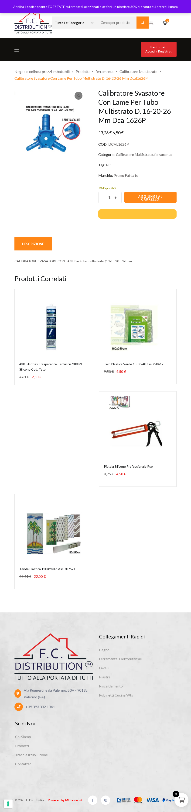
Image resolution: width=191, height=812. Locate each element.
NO (108, 165)
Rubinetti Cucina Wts (116, 695)
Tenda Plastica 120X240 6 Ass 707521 (47, 569)
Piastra (104, 677)
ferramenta (163, 154)
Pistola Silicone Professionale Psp (128, 466)
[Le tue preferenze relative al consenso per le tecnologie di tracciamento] (8, 803)
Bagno (104, 650)
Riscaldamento (111, 686)
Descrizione (33, 244)
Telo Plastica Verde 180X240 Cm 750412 (134, 364)
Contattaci (23, 764)
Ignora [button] (173, 7)
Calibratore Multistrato (134, 154)
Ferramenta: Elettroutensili (120, 659)
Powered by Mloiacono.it (65, 800)
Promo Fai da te (126, 175)
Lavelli (104, 668)
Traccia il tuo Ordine (31, 755)
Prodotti (22, 745)
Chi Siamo (23, 736)
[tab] (33, 243)
